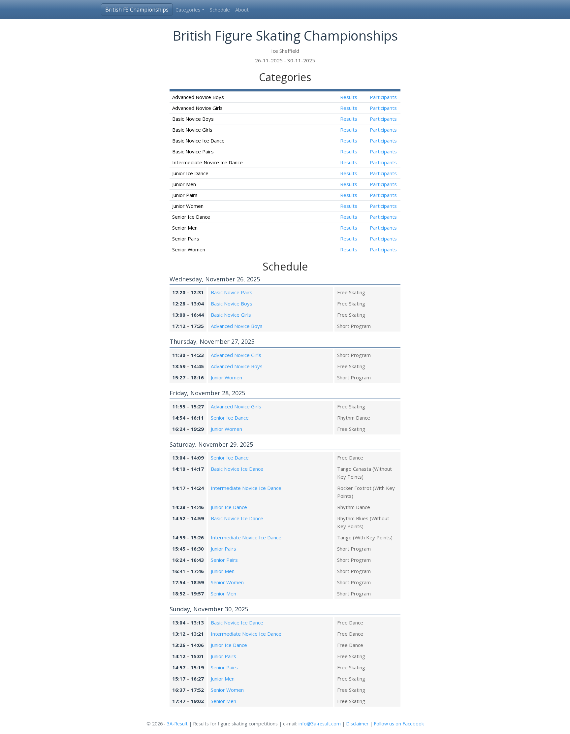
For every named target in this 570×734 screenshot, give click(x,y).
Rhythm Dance (353, 417)
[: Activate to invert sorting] (250, 90)
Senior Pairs (224, 560)
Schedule (220, 9)
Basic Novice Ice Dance (237, 468)
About (242, 9)
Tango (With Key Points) (365, 537)
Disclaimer (357, 723)
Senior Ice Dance (230, 417)
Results (348, 97)
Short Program (354, 326)
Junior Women (226, 377)
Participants (383, 97)
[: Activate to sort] (348, 90)
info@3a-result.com (320, 723)
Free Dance (350, 457)
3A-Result (177, 723)
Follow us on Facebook (399, 723)
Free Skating (351, 292)
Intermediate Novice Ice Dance (246, 488)
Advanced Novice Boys (237, 326)
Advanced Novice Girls (236, 355)
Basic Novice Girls (231, 314)
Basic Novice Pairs (231, 292)
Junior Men (223, 571)
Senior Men (223, 593)
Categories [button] (188, 9)
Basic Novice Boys (231, 303)
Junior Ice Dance (229, 507)
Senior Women (227, 582)
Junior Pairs (223, 548)
